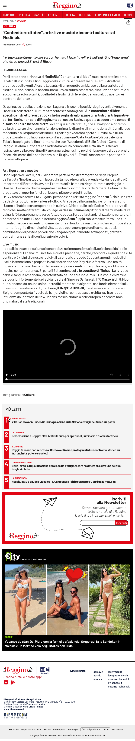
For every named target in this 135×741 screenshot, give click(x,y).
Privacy (47, 729)
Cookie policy (59, 729)
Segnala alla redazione (31, 729)
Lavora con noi (116, 729)
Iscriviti (121, 523)
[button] (128, 22)
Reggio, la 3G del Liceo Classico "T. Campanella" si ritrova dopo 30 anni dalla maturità (64, 481)
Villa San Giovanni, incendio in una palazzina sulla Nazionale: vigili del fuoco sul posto (63, 422)
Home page (8, 20)
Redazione (13, 729)
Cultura (21, 20)
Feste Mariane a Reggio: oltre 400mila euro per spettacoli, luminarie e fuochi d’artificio (65, 436)
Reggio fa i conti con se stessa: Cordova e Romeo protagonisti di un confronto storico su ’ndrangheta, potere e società (66, 451)
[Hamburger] (5, 6)
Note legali (73, 729)
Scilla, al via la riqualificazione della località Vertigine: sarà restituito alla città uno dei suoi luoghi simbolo (66, 467)
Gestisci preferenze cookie (95, 729)
